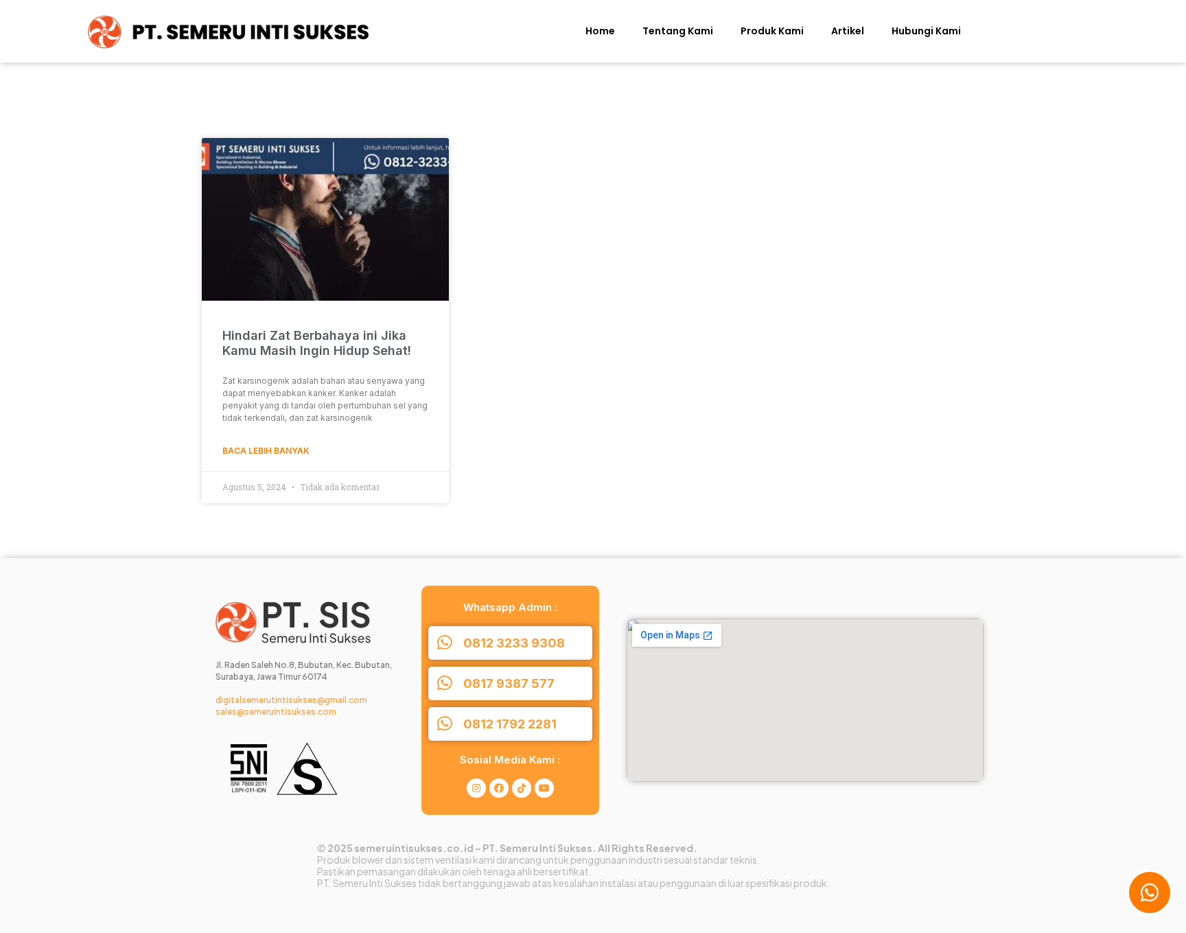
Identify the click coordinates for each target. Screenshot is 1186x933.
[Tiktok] (521, 788)
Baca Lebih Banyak (266, 451)
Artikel (847, 31)
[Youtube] (544, 788)
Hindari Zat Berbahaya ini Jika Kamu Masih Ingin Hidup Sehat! (316, 343)
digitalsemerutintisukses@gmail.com (291, 700)
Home (600, 31)
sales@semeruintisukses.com (276, 711)
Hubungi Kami (926, 31)
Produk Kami (772, 31)
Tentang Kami (677, 31)
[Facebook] (499, 788)
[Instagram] (476, 788)
